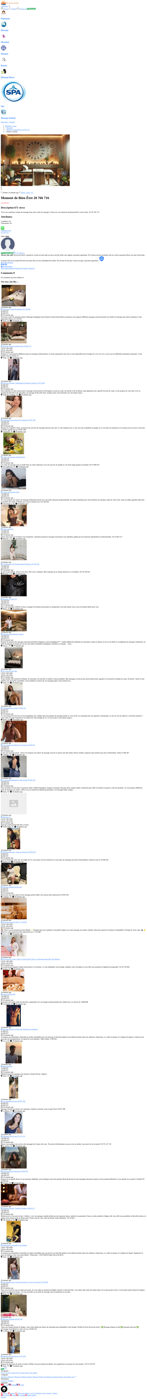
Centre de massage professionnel (14, 457)
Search (7, 1373)
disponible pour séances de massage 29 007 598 (19, 420)
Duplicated (18, 268)
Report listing (7, 266)
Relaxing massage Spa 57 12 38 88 (15, 922)
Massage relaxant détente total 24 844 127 (17, 346)
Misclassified (9, 268)
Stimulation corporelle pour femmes (15, 1245)
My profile (21, 1395)
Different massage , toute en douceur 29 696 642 (19, 852)
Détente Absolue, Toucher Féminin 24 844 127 (19, 1208)
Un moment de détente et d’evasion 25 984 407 (19, 745)
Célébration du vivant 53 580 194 (14, 708)
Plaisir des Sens (8, 529)
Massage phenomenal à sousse (13, 634)
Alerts (14, 1395)
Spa (45, 1377)
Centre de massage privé (11, 492)
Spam (3, 268)
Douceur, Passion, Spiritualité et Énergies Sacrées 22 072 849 (24, 383)
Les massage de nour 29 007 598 (14, 1101)
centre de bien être (9, 994)
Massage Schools (53, 1377)
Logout (3, 1397)
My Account (20, 1373)
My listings (6, 1395)
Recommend (9, 262)
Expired (25, 268)
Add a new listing (31, 1373)
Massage (11, 1377)
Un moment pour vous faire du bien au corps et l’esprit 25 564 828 (25, 1282)
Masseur (24, 1377)
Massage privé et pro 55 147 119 (14, 1136)
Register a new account (43, 1393)
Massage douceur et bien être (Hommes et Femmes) (20, 1029)
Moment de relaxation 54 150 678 (14, 1356)
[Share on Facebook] (2, 264)
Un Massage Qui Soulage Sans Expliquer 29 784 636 (21, 564)
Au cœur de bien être (10, 671)
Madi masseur (7, 1066)
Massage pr (7, 817)
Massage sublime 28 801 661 (13, 1319)
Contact (13, 1373)
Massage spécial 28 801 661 (12, 887)
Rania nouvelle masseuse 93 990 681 (15, 1171)
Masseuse (17, 1377)
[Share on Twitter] (4, 264)
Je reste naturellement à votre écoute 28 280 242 (19, 780)
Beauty (29, 1377)
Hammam (4, 1377)
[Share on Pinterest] (6, 264)
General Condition (7, 1381)
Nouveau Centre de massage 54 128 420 (16, 309)
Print (2, 262)
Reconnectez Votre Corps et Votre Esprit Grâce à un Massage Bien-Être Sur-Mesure (31, 959)
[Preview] (1, 309)
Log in (32, 1393)
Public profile (31, 1395)
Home (3, 1373)
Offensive (31, 268)
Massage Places (38, 1377)
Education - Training (8, 122)
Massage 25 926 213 (10, 599)
